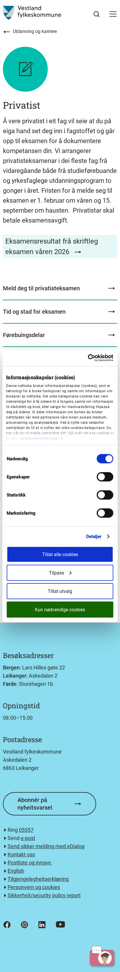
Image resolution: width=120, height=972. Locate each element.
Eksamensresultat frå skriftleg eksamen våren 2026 (51, 246)
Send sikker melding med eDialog (46, 846)
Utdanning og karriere (35, 31)
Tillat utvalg (60, 591)
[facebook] (7, 925)
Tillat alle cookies (60, 554)
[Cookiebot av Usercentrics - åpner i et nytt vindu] (87, 358)
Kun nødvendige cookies (60, 609)
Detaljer (94, 536)
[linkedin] (42, 925)
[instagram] (24, 925)
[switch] (105, 476)
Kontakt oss (21, 854)
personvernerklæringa (38, 438)
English (16, 871)
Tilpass (56, 573)
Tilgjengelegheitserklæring (38, 879)
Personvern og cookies (34, 887)
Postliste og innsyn (30, 863)
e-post (28, 838)
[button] (113, 14)
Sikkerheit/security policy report (44, 895)
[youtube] (60, 924)
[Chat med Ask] (102, 958)
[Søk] (96, 14)
